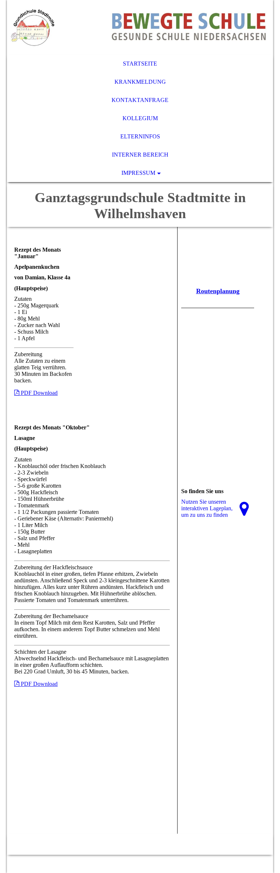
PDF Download (38, 393)
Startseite (140, 63)
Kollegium (140, 118)
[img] (140, 27)
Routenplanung (218, 291)
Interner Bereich (140, 155)
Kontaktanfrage (140, 100)
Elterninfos (140, 136)
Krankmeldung (140, 82)
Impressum (138, 173)
